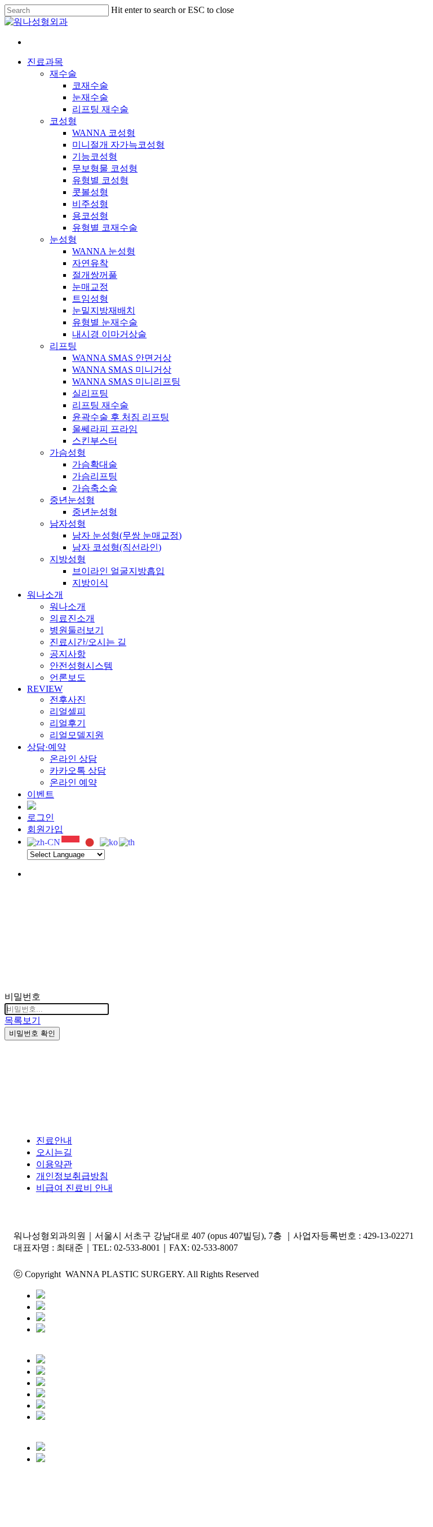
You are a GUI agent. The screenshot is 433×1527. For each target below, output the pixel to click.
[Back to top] (8, 1517)
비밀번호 (23, 996)
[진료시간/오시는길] (40, 1405)
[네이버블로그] (40, 1307)
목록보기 (23, 1020)
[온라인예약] (40, 1383)
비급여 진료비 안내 (74, 1188)
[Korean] (109, 841)
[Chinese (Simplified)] (44, 841)
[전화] (40, 1371)
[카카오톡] (40, 1295)
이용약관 (54, 1164)
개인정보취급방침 (72, 1176)
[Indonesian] (71, 841)
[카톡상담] (40, 1360)
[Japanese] (90, 841)
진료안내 (54, 1140)
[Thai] (127, 841)
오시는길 (54, 1152)
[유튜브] (40, 1318)
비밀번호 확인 (32, 1033)
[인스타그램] (40, 1329)
